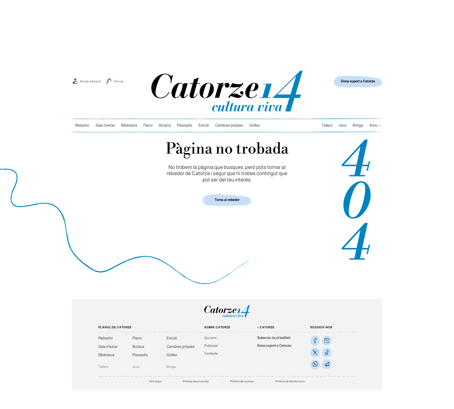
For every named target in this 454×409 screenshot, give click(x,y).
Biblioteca (129, 125)
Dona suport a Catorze (274, 345)
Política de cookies (242, 381)
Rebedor (82, 125)
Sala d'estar (105, 125)
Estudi (203, 125)
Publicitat (211, 345)
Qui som (210, 338)
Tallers (326, 125)
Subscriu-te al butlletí (273, 338)
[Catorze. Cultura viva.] (315, 340)
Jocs (342, 125)
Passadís (184, 125)
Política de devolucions (290, 381)
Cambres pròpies (229, 125)
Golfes (254, 125)
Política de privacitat (196, 381)
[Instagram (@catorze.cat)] (327, 340)
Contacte (211, 353)
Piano (148, 125)
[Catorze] (227, 317)
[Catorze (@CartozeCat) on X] (315, 352)
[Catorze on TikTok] (327, 352)
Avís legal (155, 381)
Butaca (165, 125)
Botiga (358, 125)
